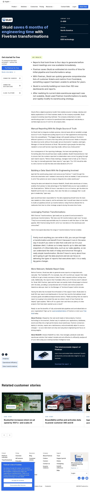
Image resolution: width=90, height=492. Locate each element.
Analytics (6, 358)
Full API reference (60, 467)
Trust (58, 455)
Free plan (18, 461)
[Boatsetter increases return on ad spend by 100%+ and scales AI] (22, 410)
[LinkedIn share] (3, 354)
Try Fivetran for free (12, 68)
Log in (74, 6)
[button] (7, 1)
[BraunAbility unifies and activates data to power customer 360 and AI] (63, 410)
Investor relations (45, 467)
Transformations (7, 460)
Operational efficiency (10, 362)
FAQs (58, 470)
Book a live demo (7, 72)
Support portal (61, 458)
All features (19, 458)
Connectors (34, 6)
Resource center (32, 463)
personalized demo (59, 311)
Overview (18, 455)
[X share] (6, 354)
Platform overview (4, 456)
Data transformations (10, 366)
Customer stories (32, 459)
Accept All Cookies (18, 480)
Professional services (33, 475)
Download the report (62, 364)
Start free (83, 7)
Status (59, 461)
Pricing (42, 6)
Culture (45, 458)
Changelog (60, 463)
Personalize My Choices (17, 485)
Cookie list (48, 486)
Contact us (46, 463)
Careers (45, 461)
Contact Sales (65, 6)
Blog (30, 455)
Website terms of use (36, 486)
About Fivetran (47, 455)
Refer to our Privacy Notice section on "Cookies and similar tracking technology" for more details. (16, 475)
